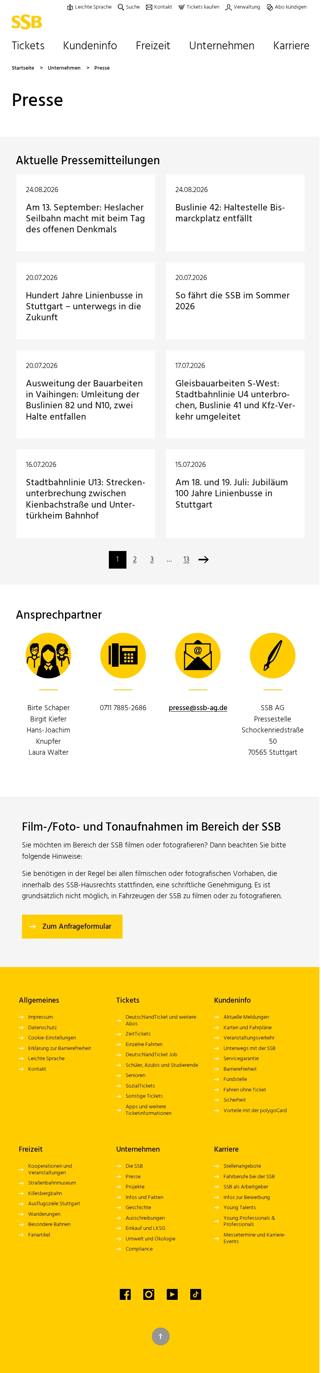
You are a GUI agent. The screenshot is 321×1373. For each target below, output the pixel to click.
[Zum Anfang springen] (161, 1336)
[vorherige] (204, 560)
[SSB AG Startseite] (29, 22)
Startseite (23, 68)
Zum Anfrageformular (76, 927)
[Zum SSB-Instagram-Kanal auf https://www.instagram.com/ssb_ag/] (148, 1294)
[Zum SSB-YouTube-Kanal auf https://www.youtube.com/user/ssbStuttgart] (172, 1294)
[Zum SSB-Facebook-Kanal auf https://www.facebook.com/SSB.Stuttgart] (125, 1294)
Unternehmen (64, 68)
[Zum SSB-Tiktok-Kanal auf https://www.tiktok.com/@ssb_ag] (195, 1294)
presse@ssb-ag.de (198, 708)
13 (186, 559)
